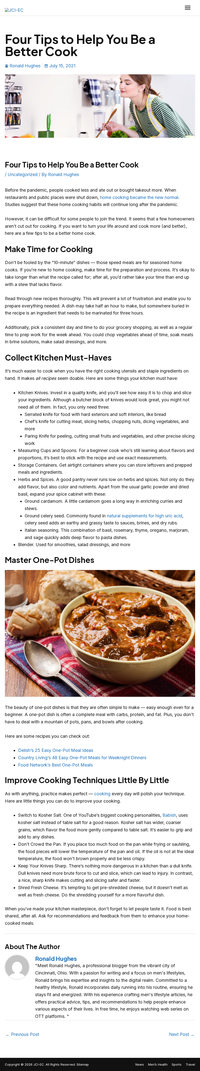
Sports (176, 1064)
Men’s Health (158, 1064)
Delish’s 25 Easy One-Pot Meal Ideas (55, 750)
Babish (169, 815)
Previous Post (22, 1034)
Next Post (182, 1034)
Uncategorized (23, 174)
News (139, 1064)
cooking (102, 793)
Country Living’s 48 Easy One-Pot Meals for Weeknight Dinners (82, 757)
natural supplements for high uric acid (144, 515)
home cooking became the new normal (139, 197)
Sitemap (83, 1064)
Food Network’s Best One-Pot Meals (55, 764)
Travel (190, 1064)
